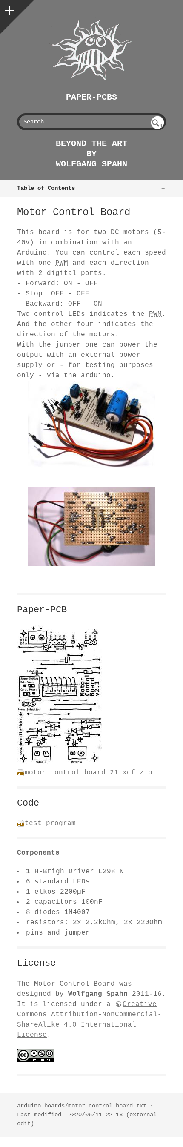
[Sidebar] (8, 8)
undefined (158, 126)
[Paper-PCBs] (91, 50)
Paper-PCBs (91, 97)
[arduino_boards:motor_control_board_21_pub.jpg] (59, 762)
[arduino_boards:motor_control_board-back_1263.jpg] (91, 526)
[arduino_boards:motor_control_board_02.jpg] (91, 424)
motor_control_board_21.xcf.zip (88, 773)
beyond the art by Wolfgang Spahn (91, 154)
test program (50, 823)
